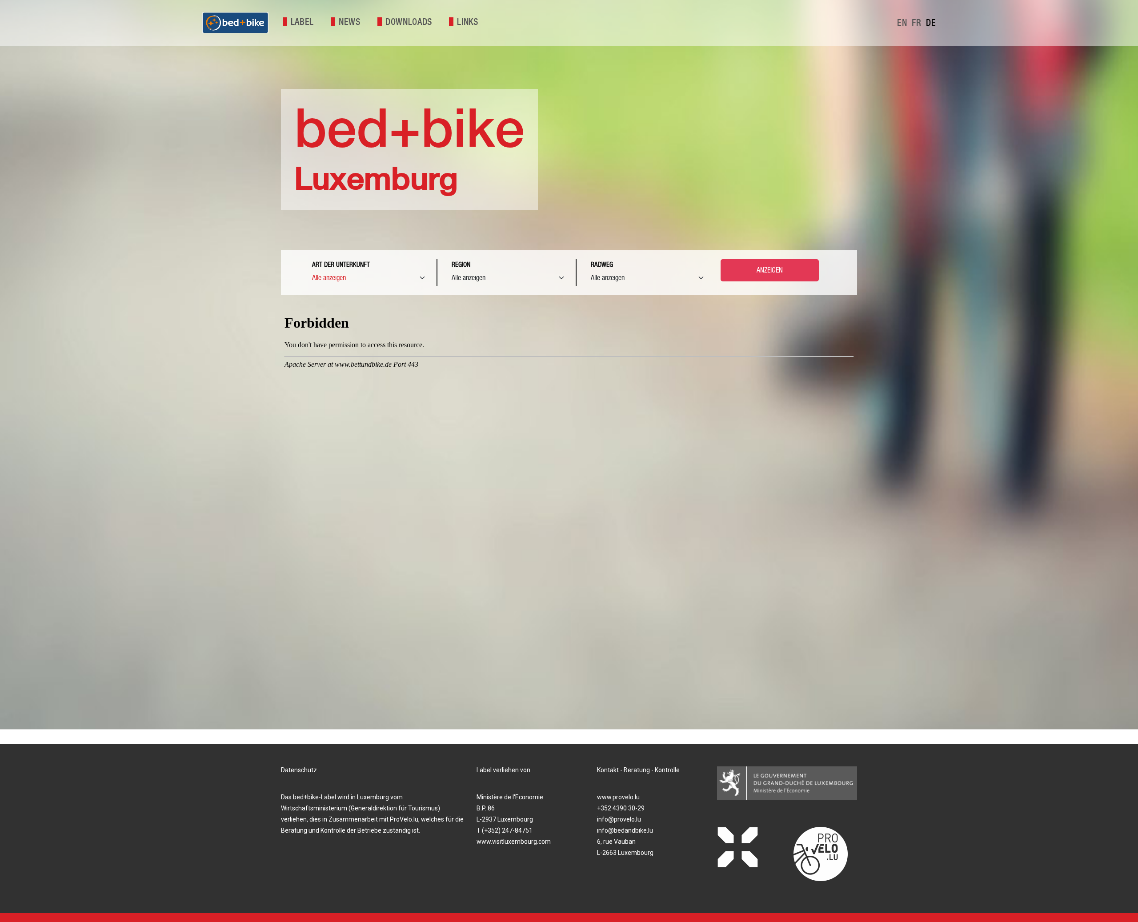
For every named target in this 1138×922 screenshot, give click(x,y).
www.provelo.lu (618, 797)
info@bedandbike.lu (625, 830)
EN (903, 22)
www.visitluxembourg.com (514, 841)
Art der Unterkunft (341, 265)
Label (302, 21)
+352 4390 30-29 (621, 808)
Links (467, 21)
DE (931, 22)
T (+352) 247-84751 (505, 830)
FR (918, 22)
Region (461, 265)
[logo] (235, 23)
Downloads (408, 21)
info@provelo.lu (619, 819)
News (350, 21)
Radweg (602, 265)
